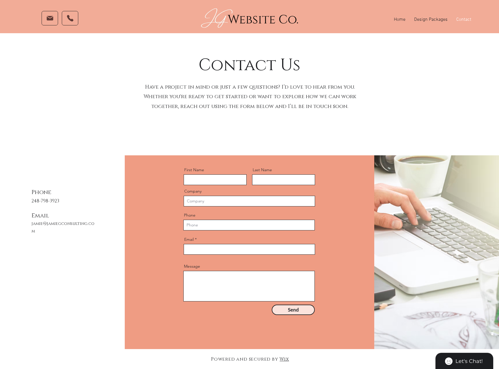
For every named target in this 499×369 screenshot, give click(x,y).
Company (193, 191)
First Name (194, 170)
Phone (189, 215)
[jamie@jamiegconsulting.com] (50, 18)
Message (192, 266)
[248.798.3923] (70, 18)
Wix (284, 359)
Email (189, 239)
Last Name (262, 170)
